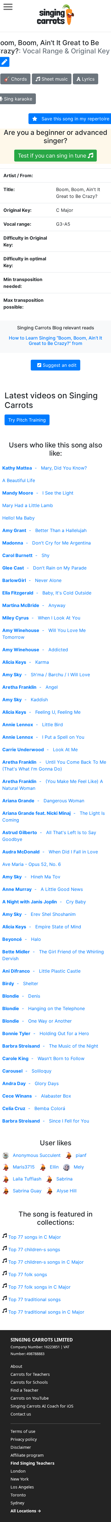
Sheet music (54, 79)
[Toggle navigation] (8, 6)
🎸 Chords (15, 79)
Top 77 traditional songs (34, 1299)
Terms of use (23, 1431)
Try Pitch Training (27, 420)
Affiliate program (27, 1455)
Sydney (17, 1503)
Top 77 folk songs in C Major (39, 1287)
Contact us (21, 1414)
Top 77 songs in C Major (34, 1237)
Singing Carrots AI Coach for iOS (42, 1406)
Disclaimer (21, 1447)
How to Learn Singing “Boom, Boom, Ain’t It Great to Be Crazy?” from (55, 340)
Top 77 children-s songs (34, 1249)
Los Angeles (22, 1487)
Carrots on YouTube (30, 1398)
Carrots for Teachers (30, 1374)
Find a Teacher (24, 1390)
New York (20, 1479)
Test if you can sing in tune (53, 155)
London (18, 1471)
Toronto (18, 1495)
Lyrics (87, 79)
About (16, 1366)
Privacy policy (24, 1439)
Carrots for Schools (29, 1382)
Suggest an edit (59, 365)
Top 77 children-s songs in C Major (46, 1262)
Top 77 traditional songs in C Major (46, 1312)
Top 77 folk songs (27, 1274)
